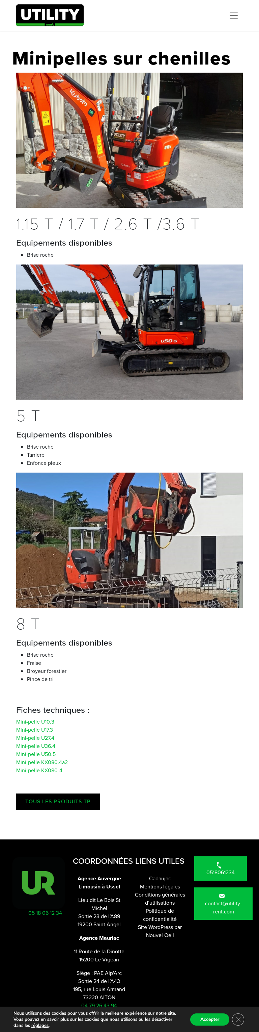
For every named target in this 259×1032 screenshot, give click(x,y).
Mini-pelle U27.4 (35, 738)
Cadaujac (160, 878)
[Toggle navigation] (234, 15)
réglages (40, 1026)
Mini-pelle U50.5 (36, 754)
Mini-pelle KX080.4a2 (42, 762)
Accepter (209, 1019)
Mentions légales (160, 886)
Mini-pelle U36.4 (35, 746)
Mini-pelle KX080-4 (39, 770)
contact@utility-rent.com (223, 907)
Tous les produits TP (58, 801)
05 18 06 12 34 (38, 913)
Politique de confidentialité (160, 915)
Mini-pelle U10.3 (35, 722)
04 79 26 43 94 (99, 1005)
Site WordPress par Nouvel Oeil (160, 931)
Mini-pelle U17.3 (34, 730)
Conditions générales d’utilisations (160, 899)
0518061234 (220, 872)
